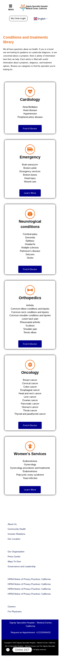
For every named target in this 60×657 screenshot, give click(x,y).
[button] (10, 6)
